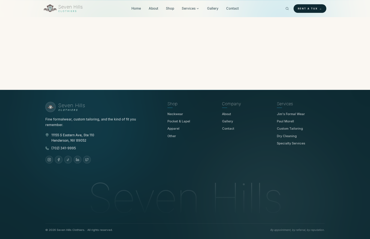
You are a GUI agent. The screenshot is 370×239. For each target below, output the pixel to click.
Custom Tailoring (290, 129)
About (153, 8)
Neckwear (175, 114)
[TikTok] (68, 159)
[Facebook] (59, 159)
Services (188, 8)
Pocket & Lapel (178, 121)
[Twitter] (87, 159)
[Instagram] (49, 159)
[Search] (287, 8)
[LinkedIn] (77, 159)
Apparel (173, 129)
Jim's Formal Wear (292, 114)
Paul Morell (287, 121)
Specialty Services (291, 143)
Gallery (212, 8)
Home (136, 8)
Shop (170, 8)
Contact (232, 8)
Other (171, 136)
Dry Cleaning (287, 136)
